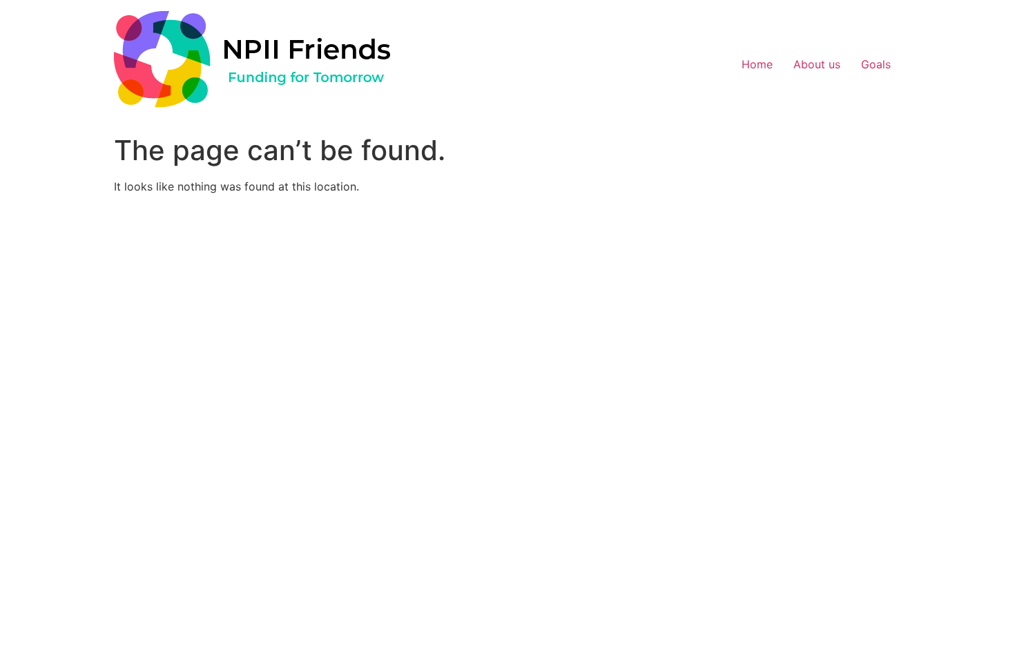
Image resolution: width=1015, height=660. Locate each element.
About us (816, 64)
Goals (876, 64)
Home (757, 64)
